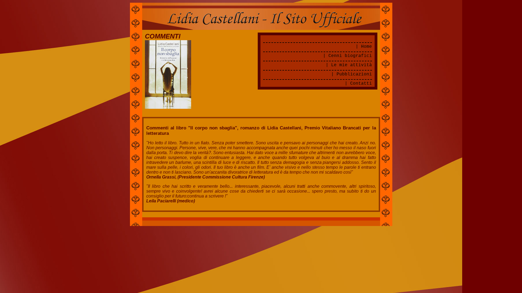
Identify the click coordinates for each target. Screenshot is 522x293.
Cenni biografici (350, 55)
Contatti (361, 83)
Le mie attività (351, 65)
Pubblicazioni (354, 74)
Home (366, 46)
